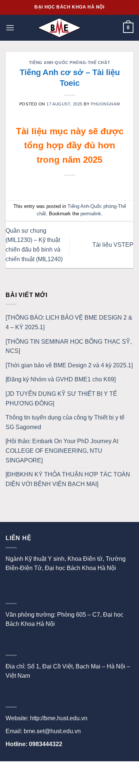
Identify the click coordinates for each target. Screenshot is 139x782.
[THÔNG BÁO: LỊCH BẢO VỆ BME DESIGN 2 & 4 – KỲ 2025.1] (69, 322)
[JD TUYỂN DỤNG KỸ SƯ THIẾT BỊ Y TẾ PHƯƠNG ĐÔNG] (61, 399)
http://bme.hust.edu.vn (58, 718)
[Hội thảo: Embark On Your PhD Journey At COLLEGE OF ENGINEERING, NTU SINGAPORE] (62, 450)
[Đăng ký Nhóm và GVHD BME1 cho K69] (61, 379)
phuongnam (105, 104)
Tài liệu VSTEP (112, 245)
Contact (80, 769)
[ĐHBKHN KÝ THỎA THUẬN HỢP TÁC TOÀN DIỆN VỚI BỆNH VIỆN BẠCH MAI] (68, 479)
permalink (90, 213)
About (55, 769)
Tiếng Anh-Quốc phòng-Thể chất (69, 62)
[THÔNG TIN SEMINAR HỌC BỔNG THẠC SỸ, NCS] (69, 346)
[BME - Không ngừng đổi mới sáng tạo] (59, 28)
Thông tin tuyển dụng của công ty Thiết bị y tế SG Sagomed (65, 422)
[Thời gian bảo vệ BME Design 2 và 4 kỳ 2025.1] (69, 365)
